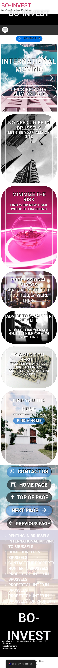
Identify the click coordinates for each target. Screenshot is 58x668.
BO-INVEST (16, 5)
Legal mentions (9, 646)
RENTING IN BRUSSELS (29, 535)
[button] (5, 30)
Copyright (7, 643)
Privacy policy (9, 648)
